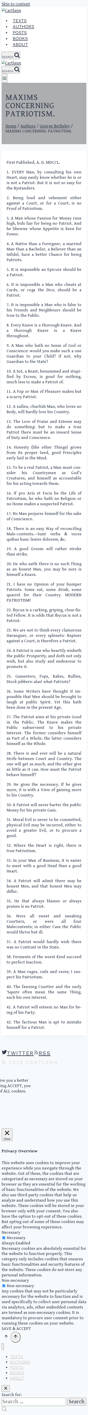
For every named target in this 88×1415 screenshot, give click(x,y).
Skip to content (16, 4)
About (20, 44)
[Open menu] (4, 78)
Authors (23, 26)
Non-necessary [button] (15, 1280)
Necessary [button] (11, 1232)
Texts (20, 20)
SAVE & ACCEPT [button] (16, 1328)
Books (20, 38)
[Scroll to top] (6, 1337)
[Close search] (6, 1388)
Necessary (16, 1237)
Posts (20, 32)
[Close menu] (3, 1346)
